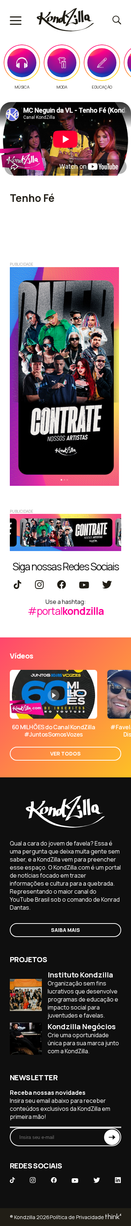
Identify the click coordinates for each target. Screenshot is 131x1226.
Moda (61, 87)
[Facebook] (61, 585)
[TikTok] (17, 585)
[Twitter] (106, 585)
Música (22, 87)
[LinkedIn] (118, 1181)
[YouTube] (83, 585)
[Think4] (112, 1217)
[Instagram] (39, 585)
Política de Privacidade (77, 1217)
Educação (102, 87)
